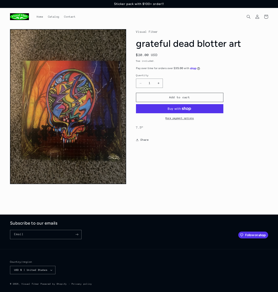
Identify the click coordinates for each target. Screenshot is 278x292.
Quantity (142, 75)
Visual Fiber (30, 284)
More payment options (179, 118)
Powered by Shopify (54, 284)
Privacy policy (82, 284)
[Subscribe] (76, 234)
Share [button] (145, 139)
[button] (248, 16)
